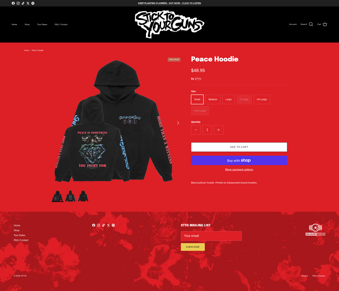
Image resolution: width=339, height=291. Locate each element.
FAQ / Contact (61, 24)
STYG (198, 78)
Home (14, 24)
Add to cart (239, 147)
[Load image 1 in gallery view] (117, 121)
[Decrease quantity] (195, 130)
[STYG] (169, 24)
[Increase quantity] (218, 130)
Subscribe (193, 247)
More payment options (239, 169)
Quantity (195, 122)
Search (305, 276)
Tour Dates (42, 24)
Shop (27, 24)
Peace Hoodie (37, 50)
